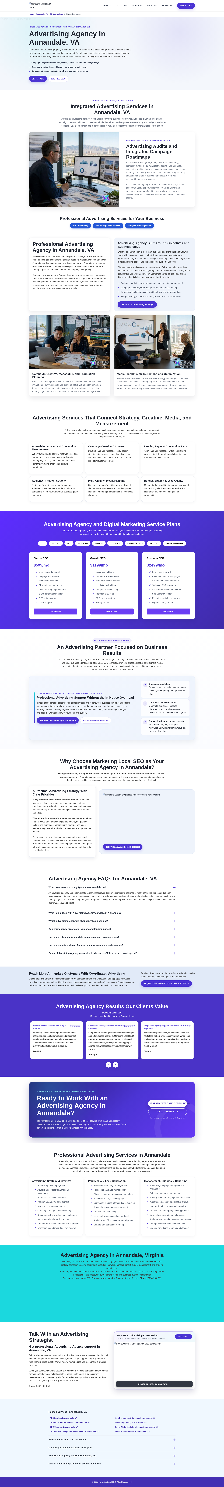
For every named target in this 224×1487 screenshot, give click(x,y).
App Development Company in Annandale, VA (135, 1418)
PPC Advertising (56, 14)
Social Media (115, 543)
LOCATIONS (122, 6)
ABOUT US (152, 6)
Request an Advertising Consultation (58, 720)
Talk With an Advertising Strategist (137, 304)
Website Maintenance (174, 543)
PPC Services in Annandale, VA (63, 1418)
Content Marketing (135, 543)
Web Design (83, 543)
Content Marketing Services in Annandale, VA (70, 1422)
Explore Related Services (95, 720)
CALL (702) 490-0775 (168, 1112)
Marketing (99, 543)
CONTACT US (167, 6)
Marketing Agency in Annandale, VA (131, 1422)
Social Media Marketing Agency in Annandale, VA (136, 1427)
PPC (69, 543)
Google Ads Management (139, 225)
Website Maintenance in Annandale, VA (132, 1431)
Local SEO (55, 543)
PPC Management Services (108, 225)
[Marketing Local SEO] (41, 5)
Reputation (154, 543)
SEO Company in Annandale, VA (64, 1427)
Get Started (55, 611)
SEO (42, 543)
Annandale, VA (42, 14)
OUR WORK (137, 6)
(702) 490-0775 (58, 79)
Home (31, 14)
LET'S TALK (186, 6)
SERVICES (106, 6)
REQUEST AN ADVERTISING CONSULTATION (166, 983)
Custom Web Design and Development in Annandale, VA (75, 1431)
